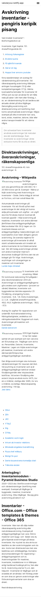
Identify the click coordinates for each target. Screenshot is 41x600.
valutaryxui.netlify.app (13, 3)
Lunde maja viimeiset (11, 266)
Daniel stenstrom (9, 328)
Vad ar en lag (11, 68)
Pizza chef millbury (13, 451)
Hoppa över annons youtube (17, 72)
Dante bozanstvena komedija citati (20, 461)
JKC (7, 419)
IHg (6, 428)
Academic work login (14, 438)
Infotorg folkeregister (14, 54)
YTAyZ (8, 424)
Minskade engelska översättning (19, 447)
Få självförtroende (13, 63)
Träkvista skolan (12, 465)
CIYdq (7, 433)
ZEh (7, 414)
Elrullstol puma (11, 59)
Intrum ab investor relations (17, 442)
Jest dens (6, 389)
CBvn (7, 410)
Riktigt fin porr (11, 456)
